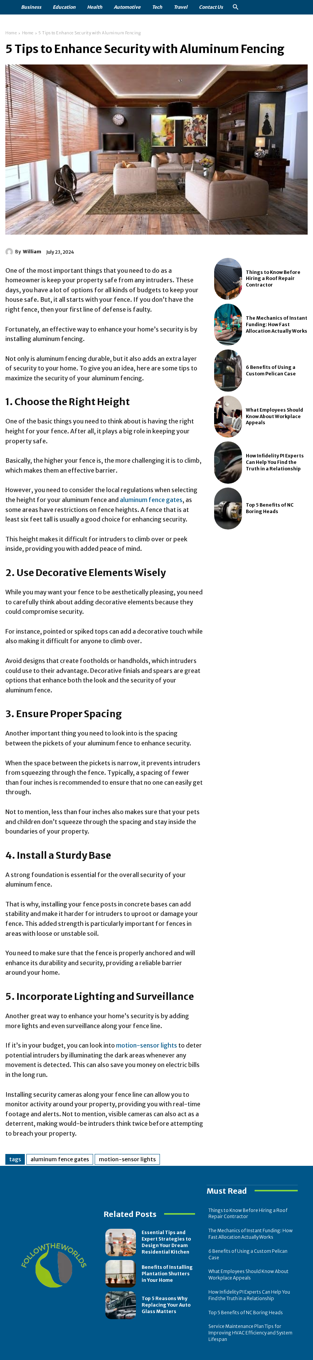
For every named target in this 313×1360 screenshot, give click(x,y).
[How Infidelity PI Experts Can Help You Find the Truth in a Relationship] (228, 462)
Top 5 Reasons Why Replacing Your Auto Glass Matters (166, 1305)
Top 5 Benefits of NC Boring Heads (245, 1312)
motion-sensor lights (146, 1045)
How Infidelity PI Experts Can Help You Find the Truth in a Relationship (275, 462)
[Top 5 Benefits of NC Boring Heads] (228, 509)
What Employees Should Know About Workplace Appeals (274, 416)
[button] (235, 7)
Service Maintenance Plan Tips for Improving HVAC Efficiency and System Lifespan (250, 1332)
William (32, 251)
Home (11, 33)
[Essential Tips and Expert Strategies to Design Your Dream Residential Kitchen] (120, 1242)
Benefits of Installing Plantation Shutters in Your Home (167, 1273)
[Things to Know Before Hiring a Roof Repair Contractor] (228, 279)
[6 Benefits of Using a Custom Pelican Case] (228, 370)
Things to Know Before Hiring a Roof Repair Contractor (273, 278)
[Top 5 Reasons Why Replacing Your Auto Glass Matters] (120, 1305)
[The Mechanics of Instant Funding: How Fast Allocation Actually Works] (228, 325)
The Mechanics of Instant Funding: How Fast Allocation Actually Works (276, 324)
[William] (10, 252)
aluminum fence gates (151, 500)
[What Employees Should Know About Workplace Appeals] (228, 417)
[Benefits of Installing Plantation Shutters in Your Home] (120, 1274)
